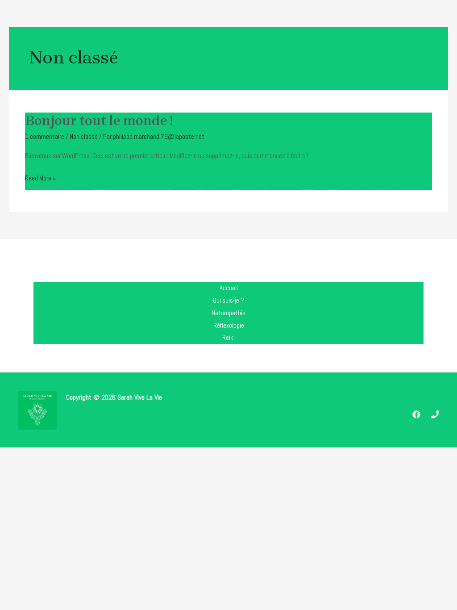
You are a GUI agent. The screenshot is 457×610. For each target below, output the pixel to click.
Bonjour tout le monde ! (99, 121)
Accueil (229, 288)
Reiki (228, 337)
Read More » (40, 178)
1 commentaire (44, 136)
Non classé (84, 136)
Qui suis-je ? (228, 300)
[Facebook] (416, 414)
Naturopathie (228, 313)
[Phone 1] (435, 414)
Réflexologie (228, 325)
